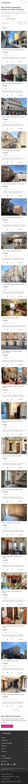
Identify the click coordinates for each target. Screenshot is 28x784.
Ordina (5, 28)
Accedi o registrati (7, 726)
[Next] (26, 39)
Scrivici (5, 761)
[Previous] (2, 39)
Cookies (19, 781)
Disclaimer (3, 781)
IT (22, 2)
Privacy (14, 781)
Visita (21, 61)
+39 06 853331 (7, 758)
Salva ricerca (6, 23)
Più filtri (20, 23)
